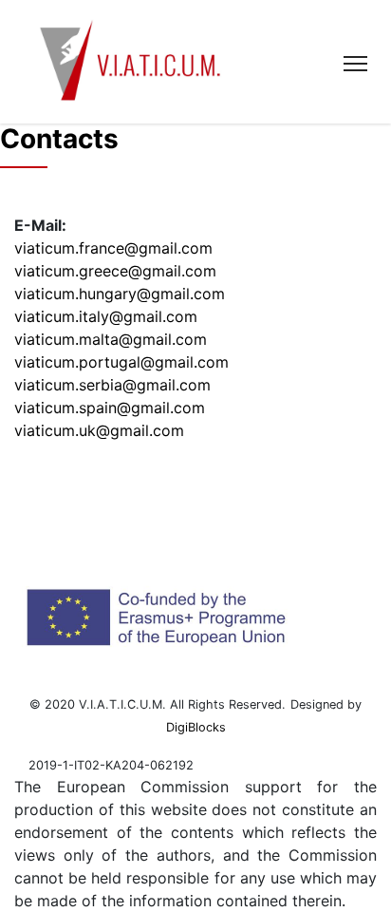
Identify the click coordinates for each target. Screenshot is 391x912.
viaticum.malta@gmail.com (110, 339)
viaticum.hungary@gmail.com (119, 293)
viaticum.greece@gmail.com (115, 270)
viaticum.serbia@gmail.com (112, 384)
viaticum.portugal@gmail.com (121, 361)
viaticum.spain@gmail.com (109, 407)
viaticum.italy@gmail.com (105, 316)
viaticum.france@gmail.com (113, 247)
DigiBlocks (196, 727)
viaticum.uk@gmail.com (99, 430)
